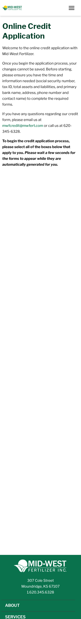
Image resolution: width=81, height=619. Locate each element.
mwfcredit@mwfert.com (22, 125)
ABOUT (12, 605)
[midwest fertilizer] (40, 565)
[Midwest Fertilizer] (11, 8)
